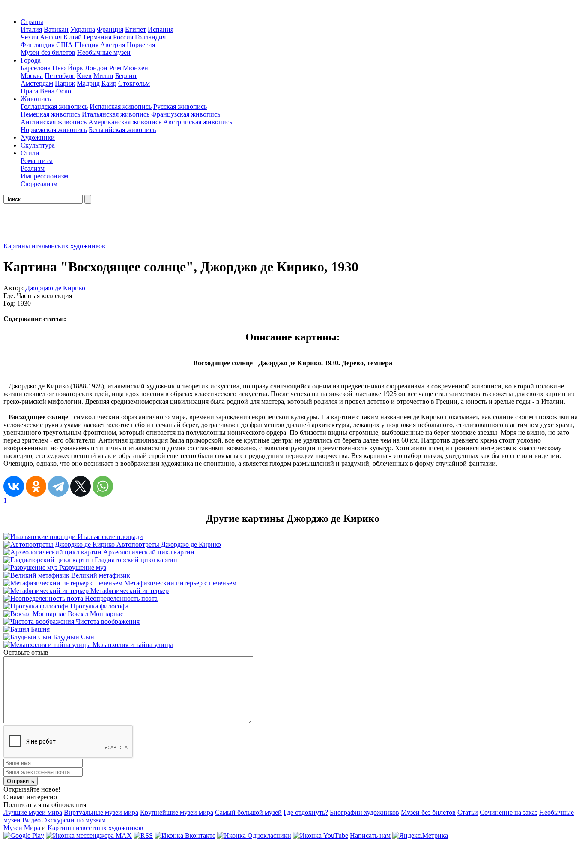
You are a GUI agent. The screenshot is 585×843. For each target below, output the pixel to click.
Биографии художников (364, 812)
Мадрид (88, 83)
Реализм (33, 168)
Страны (32, 21)
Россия (123, 37)
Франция (110, 29)
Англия (51, 37)
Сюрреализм (39, 183)
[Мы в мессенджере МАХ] (89, 835)
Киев (84, 75)
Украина (82, 29)
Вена (47, 91)
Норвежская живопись (54, 129)
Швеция (86, 44)
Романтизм (37, 160)
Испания (160, 29)
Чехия (29, 37)
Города (31, 60)
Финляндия (37, 44)
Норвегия (141, 44)
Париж (65, 83)
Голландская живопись (54, 106)
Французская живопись (185, 114)
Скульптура (38, 145)
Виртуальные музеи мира (101, 812)
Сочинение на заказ (508, 812)
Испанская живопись (121, 106)
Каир (108, 83)
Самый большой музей (248, 812)
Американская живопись (124, 122)
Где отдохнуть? (306, 812)
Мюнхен (135, 68)
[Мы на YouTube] (320, 835)
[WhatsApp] (103, 486)
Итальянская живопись (115, 114)
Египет (135, 29)
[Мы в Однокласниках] (254, 835)
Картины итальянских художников (54, 246)
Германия (97, 37)
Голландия (150, 37)
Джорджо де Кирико (55, 288)
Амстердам (37, 83)
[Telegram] (58, 486)
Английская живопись (54, 122)
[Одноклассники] (36, 486)
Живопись (36, 98)
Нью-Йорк (67, 68)
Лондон (96, 68)
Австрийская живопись (197, 122)
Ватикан (56, 29)
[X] (80, 486)
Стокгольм (134, 83)
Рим (115, 68)
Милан (103, 75)
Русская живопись (180, 106)
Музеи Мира (21, 827)
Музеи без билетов (48, 52)
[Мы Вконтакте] (185, 835)
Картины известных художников (95, 827)
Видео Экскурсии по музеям (64, 820)
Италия (31, 29)
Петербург (60, 75)
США (64, 44)
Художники (38, 137)
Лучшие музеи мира (32, 812)
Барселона (36, 68)
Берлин (126, 75)
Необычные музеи (104, 52)
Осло (63, 91)
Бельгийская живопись (122, 129)
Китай (72, 37)
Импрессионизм (44, 176)
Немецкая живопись (50, 114)
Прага (29, 91)
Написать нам (370, 835)
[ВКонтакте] (13, 486)
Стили (30, 153)
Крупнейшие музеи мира (176, 812)
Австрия (112, 44)
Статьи (467, 812)
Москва (32, 75)
